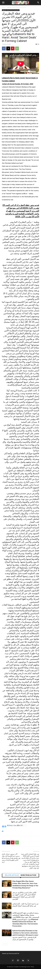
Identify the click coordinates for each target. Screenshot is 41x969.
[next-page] (6, 944)
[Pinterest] (12, 48)
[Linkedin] (23, 960)
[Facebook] (4, 48)
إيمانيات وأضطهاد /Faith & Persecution (16, 7)
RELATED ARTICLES (12, 875)
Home (3, 7)
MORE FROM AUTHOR (28, 875)
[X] (8, 48)
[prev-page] (3, 944)
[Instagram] (18, 960)
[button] (3, 2)
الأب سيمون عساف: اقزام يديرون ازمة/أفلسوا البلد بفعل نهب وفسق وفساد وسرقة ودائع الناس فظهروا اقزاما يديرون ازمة (11, 858)
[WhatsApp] (17, 48)
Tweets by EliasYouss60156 (10, 953)
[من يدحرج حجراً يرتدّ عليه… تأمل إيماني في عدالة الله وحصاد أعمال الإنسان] (6, 906)
